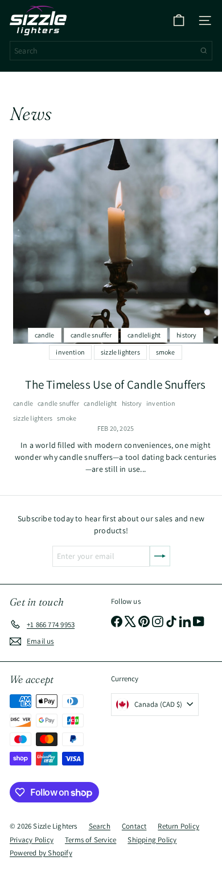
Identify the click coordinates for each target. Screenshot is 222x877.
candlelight (100, 403)
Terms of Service (90, 840)
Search (99, 826)
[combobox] (111, 50)
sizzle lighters (32, 418)
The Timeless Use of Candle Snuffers (115, 384)
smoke (66, 418)
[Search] (203, 50)
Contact (134, 826)
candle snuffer (58, 403)
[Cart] (179, 20)
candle (23, 403)
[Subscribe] (160, 556)
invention (160, 403)
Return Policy (178, 826)
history (132, 403)
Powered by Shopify (41, 853)
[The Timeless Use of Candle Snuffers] (115, 241)
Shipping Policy (152, 840)
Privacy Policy (32, 840)
